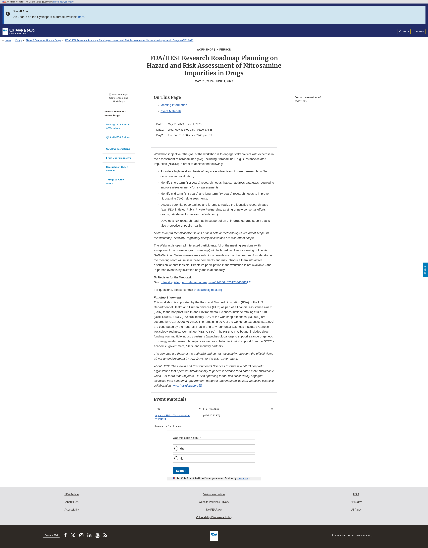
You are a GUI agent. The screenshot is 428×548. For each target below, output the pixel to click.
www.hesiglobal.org (185, 385)
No (181, 458)
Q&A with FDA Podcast (118, 137)
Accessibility (72, 509)
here (81, 17)
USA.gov (356, 509)
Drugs (18, 40)
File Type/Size (211, 409)
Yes (182, 448)
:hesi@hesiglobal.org (208, 289)
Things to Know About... (115, 181)
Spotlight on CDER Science (117, 169)
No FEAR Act (214, 509)
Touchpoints (242, 478)
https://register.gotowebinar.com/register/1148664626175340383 (204, 282)
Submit (181, 471)
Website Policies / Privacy (214, 502)
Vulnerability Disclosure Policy (214, 517)
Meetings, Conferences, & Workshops (118, 126)
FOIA (356, 494)
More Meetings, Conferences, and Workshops (118, 98)
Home (8, 40)
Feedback (425, 270)
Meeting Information (173, 105)
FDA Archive (72, 494)
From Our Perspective (118, 158)
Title (157, 409)
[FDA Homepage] (18, 31)
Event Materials (170, 111)
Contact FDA (51, 535)
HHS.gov (356, 502)
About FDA (72, 502)
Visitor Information (214, 494)
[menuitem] (309, 100)
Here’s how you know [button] (63, 2)
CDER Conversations (118, 148)
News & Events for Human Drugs (43, 40)
